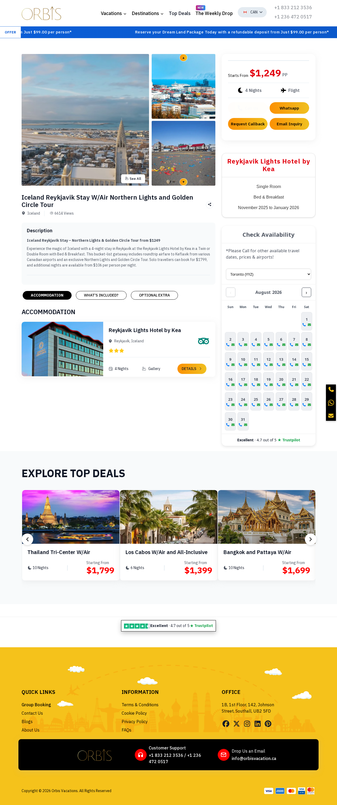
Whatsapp (289, 108)
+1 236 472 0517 (293, 17)
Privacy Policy (135, 721)
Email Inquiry (289, 123)
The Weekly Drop (214, 13)
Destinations (145, 13)
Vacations (111, 13)
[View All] (183, 85)
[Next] (310, 539)
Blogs (27, 721)
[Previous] (27, 539)
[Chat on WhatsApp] (331, 403)
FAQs (126, 730)
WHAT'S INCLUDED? (101, 295)
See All (135, 178)
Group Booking (36, 704)
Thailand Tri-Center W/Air (58, 552)
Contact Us (32, 713)
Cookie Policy (134, 713)
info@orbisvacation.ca (254, 758)
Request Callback (248, 123)
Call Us (251, 108)
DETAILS (189, 368)
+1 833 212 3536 (293, 7)
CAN (253, 12)
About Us (30, 730)
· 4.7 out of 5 (268, 439)
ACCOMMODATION (47, 295)
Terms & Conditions (140, 704)
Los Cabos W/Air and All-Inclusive (166, 552)
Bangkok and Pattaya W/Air (257, 552)
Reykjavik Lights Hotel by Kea (144, 330)
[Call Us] (331, 389)
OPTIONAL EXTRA (154, 295)
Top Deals (180, 13)
